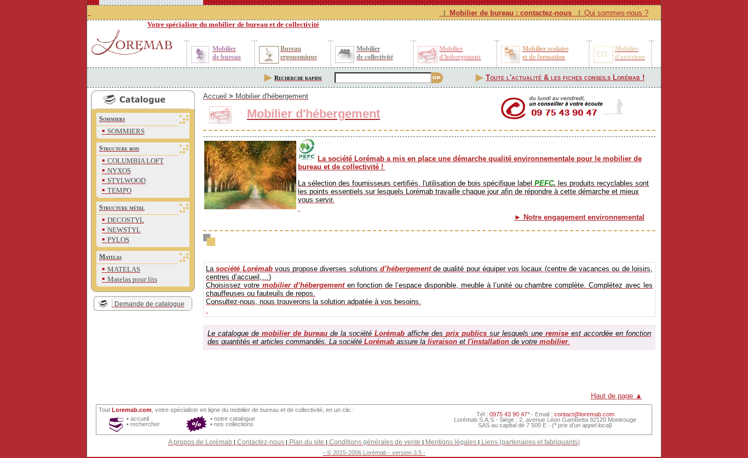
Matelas (110, 257)
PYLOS (118, 240)
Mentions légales (450, 442)
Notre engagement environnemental (584, 217)
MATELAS (123, 269)
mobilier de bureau (254, 410)
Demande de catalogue (149, 304)
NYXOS (119, 171)
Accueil (215, 96)
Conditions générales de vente (375, 442)
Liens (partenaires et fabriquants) (530, 442)
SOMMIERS (126, 131)
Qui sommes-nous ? (616, 13)
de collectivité (305, 410)
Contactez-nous (260, 442)
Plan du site (306, 442)
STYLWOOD (126, 180)
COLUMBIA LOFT (135, 161)
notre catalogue (234, 418)
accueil (139, 418)
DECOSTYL (125, 220)
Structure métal (122, 207)
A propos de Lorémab (200, 442)
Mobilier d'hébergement (271, 96)
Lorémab (375, 452)
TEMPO (119, 190)
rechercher (145, 424)
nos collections (234, 424)
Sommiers (112, 119)
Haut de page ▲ (616, 396)
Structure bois (119, 148)
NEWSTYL (124, 230)
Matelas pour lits (132, 279)
